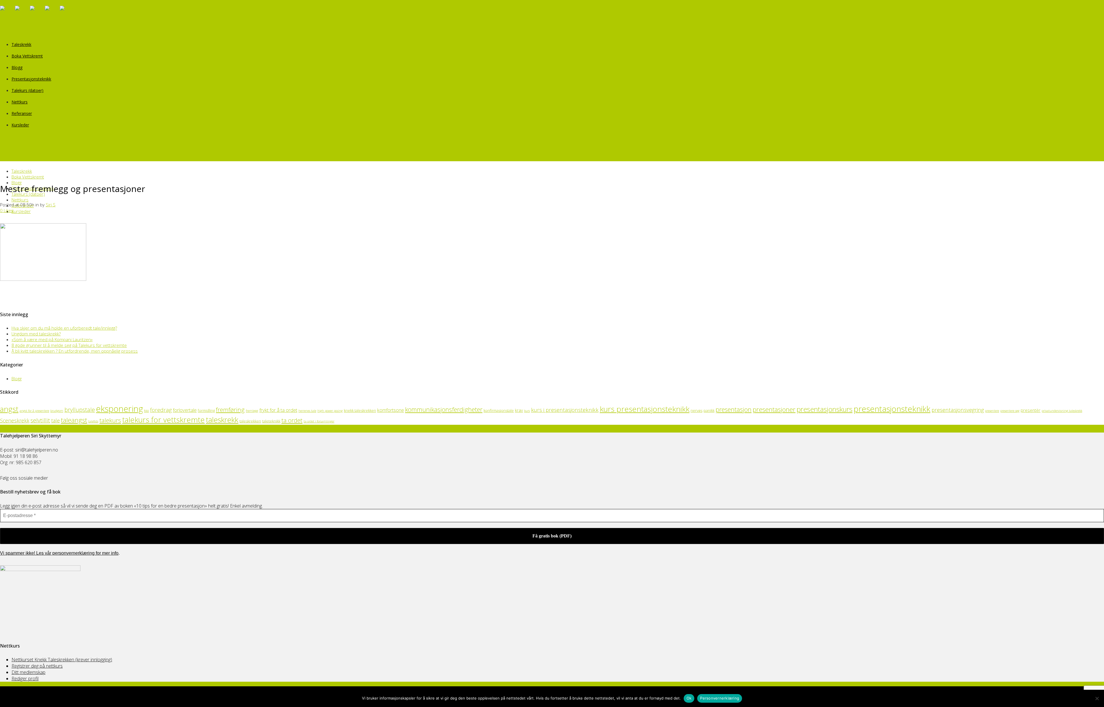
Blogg (17, 378)
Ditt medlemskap (28, 672)
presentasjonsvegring (957, 409)
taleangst (74, 420)
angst (9, 409)
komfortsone (390, 410)
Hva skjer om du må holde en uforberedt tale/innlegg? (64, 328)
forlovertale (185, 410)
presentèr (1030, 410)
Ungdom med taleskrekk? (36, 334)
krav (519, 410)
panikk (709, 410)
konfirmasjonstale (499, 410)
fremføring (230, 410)
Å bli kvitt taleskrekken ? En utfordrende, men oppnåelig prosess (75, 351)
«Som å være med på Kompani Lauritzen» (52, 339)
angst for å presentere (34, 411)
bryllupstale (79, 410)
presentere (992, 411)
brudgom (56, 411)
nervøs (696, 410)
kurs (527, 411)
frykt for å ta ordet (278, 410)
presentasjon (734, 409)
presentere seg (1009, 411)
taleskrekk (222, 419)
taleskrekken (250, 421)
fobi (146, 411)
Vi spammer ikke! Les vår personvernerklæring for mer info (59, 553)
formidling (206, 410)
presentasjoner (774, 409)
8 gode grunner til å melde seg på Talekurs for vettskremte (69, 345)
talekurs (110, 420)
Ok (689, 698)
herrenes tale (307, 411)
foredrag (161, 409)
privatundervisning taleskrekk (1062, 411)
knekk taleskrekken (360, 410)
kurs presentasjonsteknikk (644, 409)
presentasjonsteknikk (892, 408)
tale (55, 420)
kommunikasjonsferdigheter (443, 409)
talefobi (93, 421)
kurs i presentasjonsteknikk (565, 409)
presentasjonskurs (824, 409)
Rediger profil (25, 678)
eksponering (119, 408)
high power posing (330, 411)
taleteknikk (271, 421)
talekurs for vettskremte (163, 419)
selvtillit (40, 420)
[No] (1097, 698)
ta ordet (291, 420)
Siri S (50, 205)
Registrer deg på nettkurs (37, 666)
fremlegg (252, 411)
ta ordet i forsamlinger (319, 421)
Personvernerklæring (719, 698)
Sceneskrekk (14, 420)
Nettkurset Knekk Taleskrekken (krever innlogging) (62, 659)
